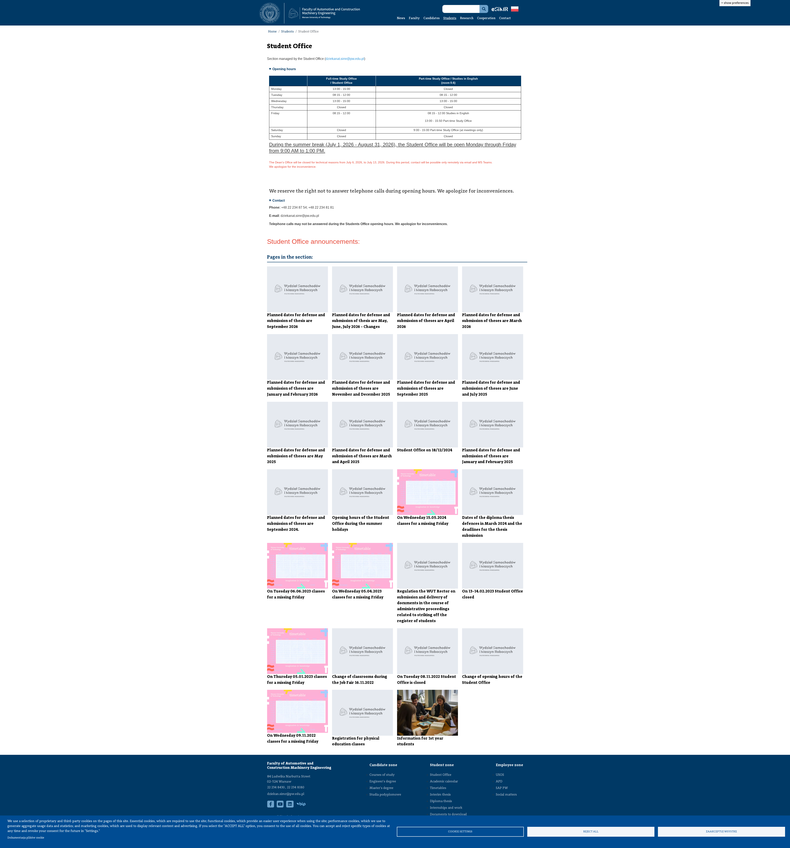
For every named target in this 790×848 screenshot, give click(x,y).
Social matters (506, 794)
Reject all (590, 831)
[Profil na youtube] (280, 806)
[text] (395, 162)
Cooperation (486, 18)
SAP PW (502, 788)
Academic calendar (444, 781)
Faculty (414, 18)
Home (272, 31)
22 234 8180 (295, 787)
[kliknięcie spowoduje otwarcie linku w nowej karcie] (269, 13)
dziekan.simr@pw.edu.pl (285, 794)
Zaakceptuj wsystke (721, 831)
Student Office (440, 775)
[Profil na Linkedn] (290, 806)
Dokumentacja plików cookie (25, 837)
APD (499, 781)
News (401, 18)
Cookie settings (460, 831)
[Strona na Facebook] (270, 806)
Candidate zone (383, 765)
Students (449, 18)
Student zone (442, 765)
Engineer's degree (382, 781)
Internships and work (446, 808)
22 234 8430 (276, 787)
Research (466, 18)
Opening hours (284, 69)
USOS (500, 775)
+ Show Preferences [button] (735, 3)
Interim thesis (440, 794)
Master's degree (381, 788)
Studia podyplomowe (385, 794)
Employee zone (509, 765)
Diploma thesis (441, 801)
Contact (505, 18)
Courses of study (382, 775)
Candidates (431, 18)
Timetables (438, 788)
